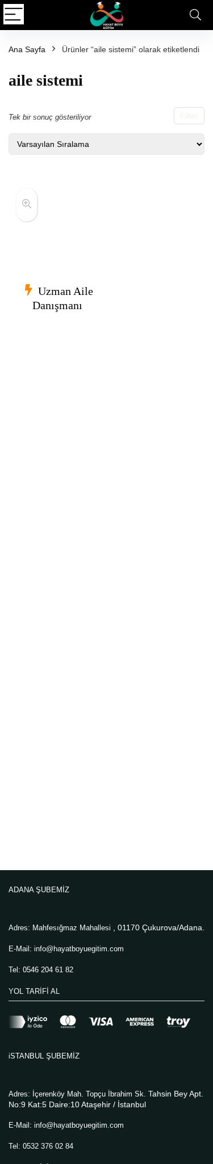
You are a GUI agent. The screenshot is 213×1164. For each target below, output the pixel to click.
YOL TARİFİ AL (34, 991)
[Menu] (13, 15)
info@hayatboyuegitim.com (79, 948)
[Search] (195, 15)
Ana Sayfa (27, 49)
